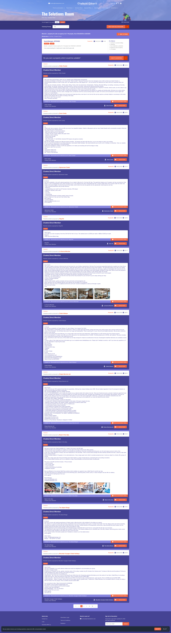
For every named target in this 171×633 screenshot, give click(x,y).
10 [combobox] (92, 606)
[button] (67, 26)
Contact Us (44, 618)
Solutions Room (79, 8)
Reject (165, 629)
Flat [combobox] (55, 26)
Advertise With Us (46, 624)
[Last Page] (89, 606)
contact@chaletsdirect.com (89, 618)
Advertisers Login (65, 617)
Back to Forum (124, 34)
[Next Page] (86, 606)
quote (47, 43)
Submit (126, 624)
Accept (158, 629)
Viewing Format (46, 26)
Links (43, 621)
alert (53, 43)
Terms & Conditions (65, 620)
